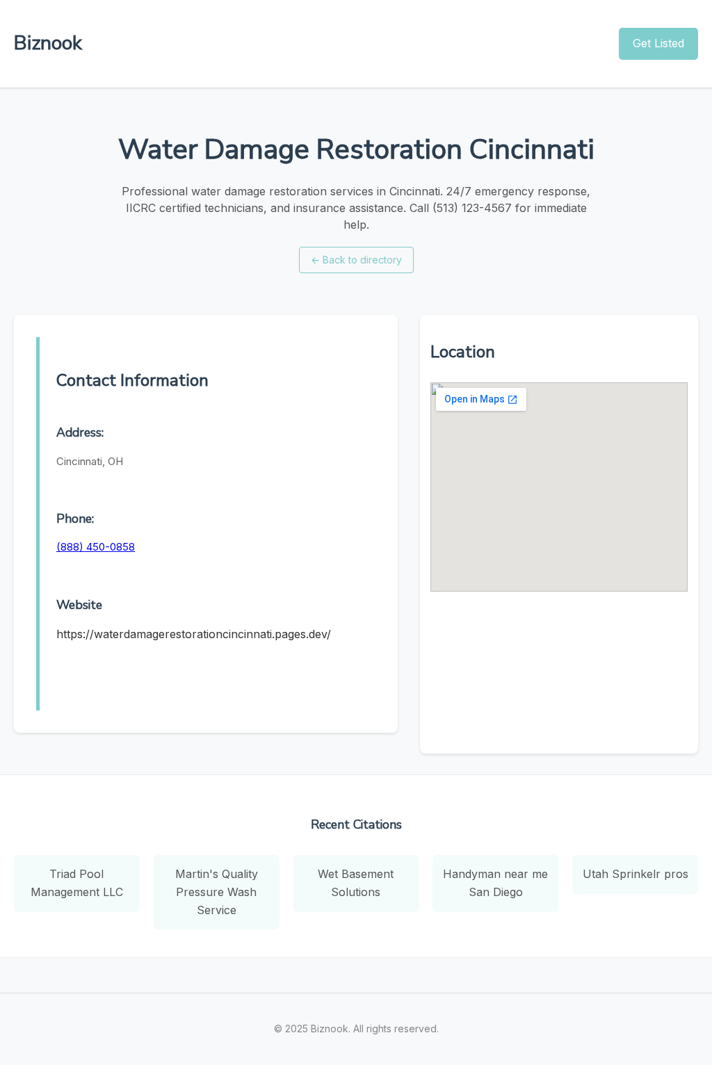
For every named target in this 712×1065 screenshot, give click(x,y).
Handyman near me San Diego (495, 883)
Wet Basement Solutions (356, 883)
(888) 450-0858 (95, 546)
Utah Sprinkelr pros (635, 874)
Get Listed (658, 43)
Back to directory (356, 260)
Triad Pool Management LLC (77, 883)
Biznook (48, 43)
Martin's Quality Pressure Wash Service (216, 891)
